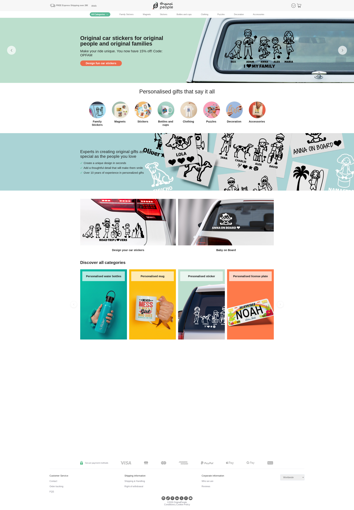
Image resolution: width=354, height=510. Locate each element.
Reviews (206, 486)
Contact (53, 481)
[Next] (280, 304)
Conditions (169, 504)
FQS (52, 491)
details (94, 6)
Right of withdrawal (133, 486)
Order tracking (56, 486)
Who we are (207, 481)
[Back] (74, 304)
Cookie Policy (183, 504)
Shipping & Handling (134, 481)
